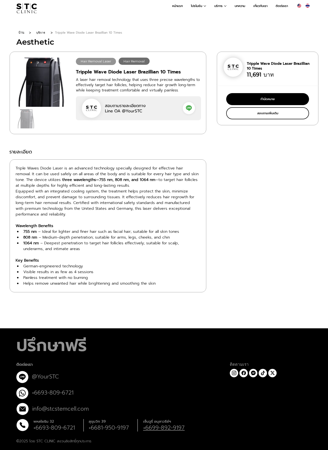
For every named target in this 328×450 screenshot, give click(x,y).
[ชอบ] (189, 108)
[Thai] (307, 6)
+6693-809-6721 (54, 428)
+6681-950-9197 (109, 428)
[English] (299, 6)
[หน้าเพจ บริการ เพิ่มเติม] (225, 6)
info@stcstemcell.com (60, 409)
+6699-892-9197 (164, 428)
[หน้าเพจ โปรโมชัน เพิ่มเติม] (205, 6)
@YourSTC (45, 376)
